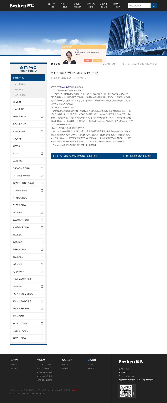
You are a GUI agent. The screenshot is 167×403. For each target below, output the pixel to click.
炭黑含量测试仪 (20, 95)
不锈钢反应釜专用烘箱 (22, 279)
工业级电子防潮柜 (20, 331)
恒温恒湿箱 (17, 235)
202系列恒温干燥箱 (21, 227)
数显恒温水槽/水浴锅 (21, 309)
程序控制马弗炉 (19, 131)
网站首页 (51, 5)
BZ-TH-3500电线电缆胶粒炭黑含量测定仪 (45, 376)
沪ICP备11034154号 (55, 390)
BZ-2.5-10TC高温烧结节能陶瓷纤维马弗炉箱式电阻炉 (45, 364)
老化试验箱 (17, 264)
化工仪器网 (22, 393)
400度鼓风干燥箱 (20, 190)
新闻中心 (91, 5)
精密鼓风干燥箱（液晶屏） (24, 183)
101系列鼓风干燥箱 (21, 220)
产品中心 (78, 5)
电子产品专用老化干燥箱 (23, 294)
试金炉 (16, 153)
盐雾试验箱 (17, 242)
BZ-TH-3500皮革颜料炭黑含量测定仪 (45, 380)
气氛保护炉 (17, 139)
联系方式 (91, 364)
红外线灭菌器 (18, 316)
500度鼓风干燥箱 (20, 198)
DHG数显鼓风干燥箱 (21, 168)
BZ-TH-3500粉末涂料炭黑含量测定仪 (45, 372)
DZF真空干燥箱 (19, 205)
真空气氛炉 (17, 146)
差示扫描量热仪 (20, 84)
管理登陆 (30, 393)
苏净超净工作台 (19, 249)
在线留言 (103, 5)
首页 (113, 64)
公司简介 (14, 364)
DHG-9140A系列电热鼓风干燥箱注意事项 (81, 156)
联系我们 (116, 5)
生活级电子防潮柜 (20, 323)
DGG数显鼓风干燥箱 (21, 176)
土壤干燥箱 (17, 161)
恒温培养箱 (17, 213)
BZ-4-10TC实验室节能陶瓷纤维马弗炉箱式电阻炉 (45, 368)
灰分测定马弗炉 (19, 117)
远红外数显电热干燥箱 (22, 301)
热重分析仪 (19, 89)
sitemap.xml (40, 393)
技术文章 (121, 64)
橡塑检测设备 (18, 78)
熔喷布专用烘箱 (19, 338)
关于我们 (64, 5)
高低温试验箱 (18, 272)
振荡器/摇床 (18, 257)
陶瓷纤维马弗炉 (19, 124)
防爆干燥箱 (17, 286)
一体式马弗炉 (18, 109)
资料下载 (14, 368)
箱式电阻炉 (17, 102)
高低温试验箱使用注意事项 (141, 156)
